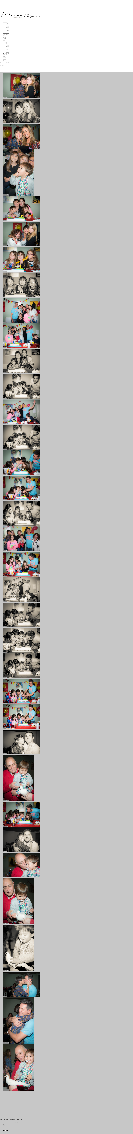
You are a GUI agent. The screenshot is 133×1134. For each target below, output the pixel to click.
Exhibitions (5, 34)
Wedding (7, 31)
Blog (4, 35)
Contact (4, 38)
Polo (7, 23)
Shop (4, 40)
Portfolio (5, 22)
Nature (7, 26)
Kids (7, 28)
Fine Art (7, 30)
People (7, 27)
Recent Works (6, 33)
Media (4, 37)
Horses (7, 24)
